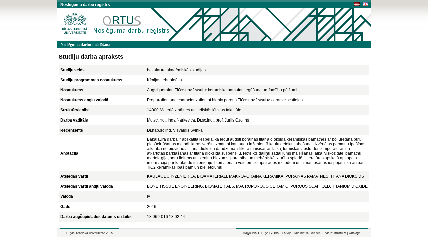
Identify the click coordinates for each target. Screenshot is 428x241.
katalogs (354, 233)
